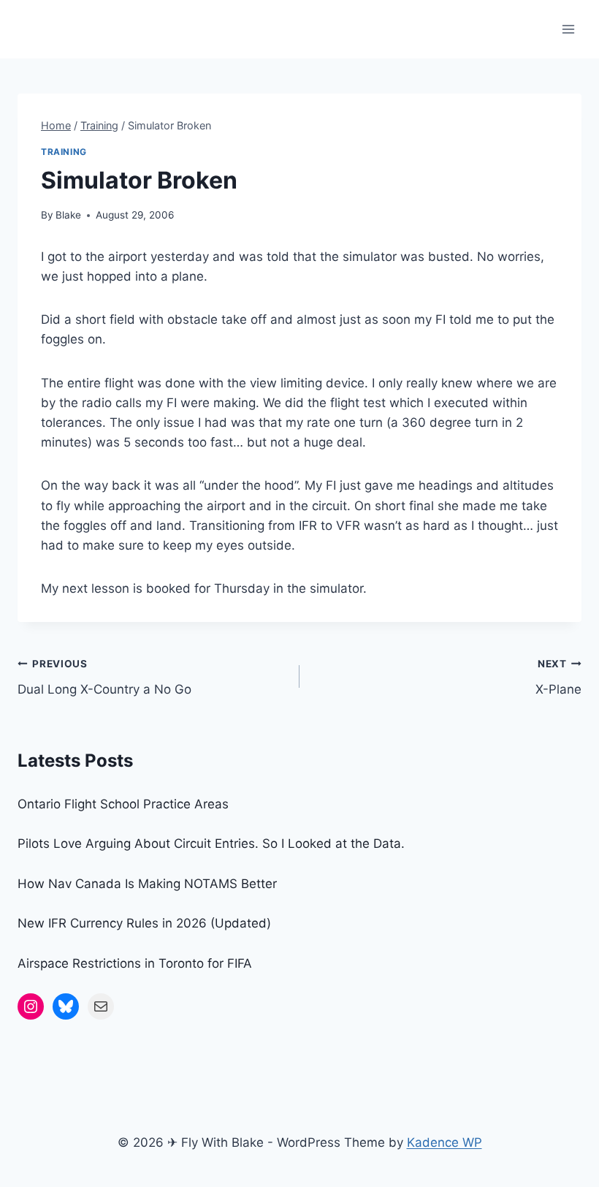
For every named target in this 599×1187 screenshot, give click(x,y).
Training (64, 151)
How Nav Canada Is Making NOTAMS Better (147, 883)
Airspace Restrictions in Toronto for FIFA (135, 963)
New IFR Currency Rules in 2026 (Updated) (144, 923)
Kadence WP (444, 1142)
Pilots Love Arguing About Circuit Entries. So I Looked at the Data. (211, 843)
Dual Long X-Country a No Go (104, 677)
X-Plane (558, 677)
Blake (68, 215)
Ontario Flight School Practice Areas (123, 804)
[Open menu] (567, 29)
